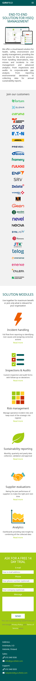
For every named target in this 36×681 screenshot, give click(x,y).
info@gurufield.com (14, 661)
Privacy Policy (17, 624)
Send (18, 616)
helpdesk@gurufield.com (16, 673)
